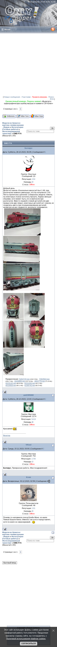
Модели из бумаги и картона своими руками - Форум (13, 125)
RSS (52, 99)
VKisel (28, 445)
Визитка (6, 435)
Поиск (51, 97)
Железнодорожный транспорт (11, 132)
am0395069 (28, 395)
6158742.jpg (29, 385)
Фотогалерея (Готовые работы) (12, 128)
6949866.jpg (19, 381)
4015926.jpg (10, 385)
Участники (26, 97)
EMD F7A (18, 134)
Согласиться (28, 643)
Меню (7, 29)
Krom (28, 477)
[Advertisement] (28, 64)
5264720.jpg (24, 379)
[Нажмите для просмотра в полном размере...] (22, 235)
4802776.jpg (39, 381)
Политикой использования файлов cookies (26, 639)
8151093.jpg (29, 383)
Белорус (29, 148)
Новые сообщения (12, 97)
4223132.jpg (10, 383)
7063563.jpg (44, 379)
